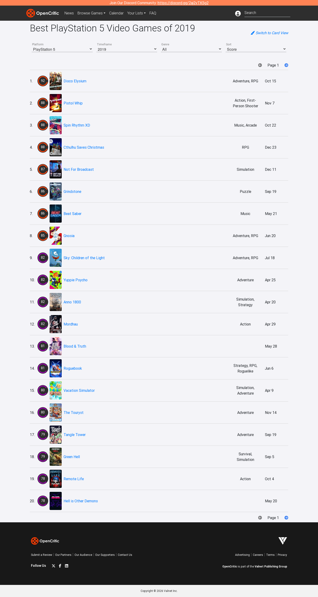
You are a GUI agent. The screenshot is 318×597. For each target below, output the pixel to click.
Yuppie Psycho (76, 280)
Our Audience (83, 555)
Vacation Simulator (79, 390)
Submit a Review (41, 555)
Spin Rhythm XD (77, 125)
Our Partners (63, 555)
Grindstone (72, 191)
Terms (270, 555)
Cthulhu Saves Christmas (84, 147)
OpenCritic (229, 566)
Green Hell (72, 456)
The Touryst (74, 412)
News (69, 13)
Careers (258, 555)
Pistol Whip (73, 103)
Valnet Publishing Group (271, 566)
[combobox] (267, 12)
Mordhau (71, 324)
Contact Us (125, 555)
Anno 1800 (72, 302)
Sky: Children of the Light (84, 257)
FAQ (152, 13)
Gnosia (69, 235)
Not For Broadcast (79, 169)
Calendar (116, 13)
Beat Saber (72, 213)
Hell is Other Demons (81, 501)
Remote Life (74, 478)
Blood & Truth (75, 346)
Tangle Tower (75, 434)
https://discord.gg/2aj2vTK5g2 (183, 2)
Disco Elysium (75, 81)
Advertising (242, 555)
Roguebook (73, 368)
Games (90, 13)
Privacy (282, 555)
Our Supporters (105, 555)
